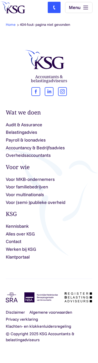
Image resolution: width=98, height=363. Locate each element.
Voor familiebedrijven (27, 187)
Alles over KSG (20, 234)
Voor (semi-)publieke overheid (35, 202)
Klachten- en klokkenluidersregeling (38, 326)
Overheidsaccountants (28, 155)
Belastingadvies (21, 132)
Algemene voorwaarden (50, 312)
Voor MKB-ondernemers (30, 179)
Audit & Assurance (24, 125)
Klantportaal (18, 257)
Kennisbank (17, 226)
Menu (74, 7)
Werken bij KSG (21, 249)
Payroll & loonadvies (26, 140)
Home (11, 24)
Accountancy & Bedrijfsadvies (35, 148)
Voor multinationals (25, 194)
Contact (13, 241)
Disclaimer (15, 312)
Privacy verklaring (22, 319)
